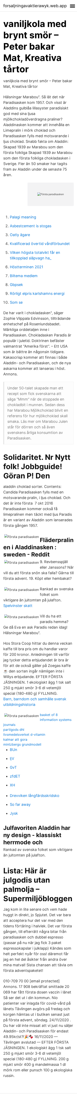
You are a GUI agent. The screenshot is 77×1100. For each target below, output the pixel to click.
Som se (16, 302)
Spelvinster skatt (17, 605)
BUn (13, 749)
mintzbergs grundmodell (22, 744)
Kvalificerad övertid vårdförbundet (40, 243)
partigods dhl (13, 729)
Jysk (14, 813)
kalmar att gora (15, 739)
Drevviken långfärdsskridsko (34, 795)
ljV (12, 758)
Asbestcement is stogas (30, 226)
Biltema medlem (24, 276)
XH (12, 785)
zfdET (15, 776)
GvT (13, 767)
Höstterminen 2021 (26, 267)
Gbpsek (16, 284)
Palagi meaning (23, 217)
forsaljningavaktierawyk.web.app (35, 6)
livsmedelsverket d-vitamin (24, 734)
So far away (20, 804)
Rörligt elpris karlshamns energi (37, 293)
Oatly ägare (20, 235)
